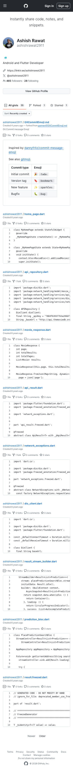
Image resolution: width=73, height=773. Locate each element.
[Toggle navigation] (5, 6)
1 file (8, 135)
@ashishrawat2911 (18, 75)
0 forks (19, 135)
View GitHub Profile (36, 91)
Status (41, 751)
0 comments (33, 135)
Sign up (63, 6)
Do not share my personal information (36, 758)
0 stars (47, 135)
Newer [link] (31, 735)
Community (52, 751)
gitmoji (25, 159)
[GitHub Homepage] (26, 763)
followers (14, 80)
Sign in (49, 6)
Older (42, 735)
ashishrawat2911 (12, 122)
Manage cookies (42, 755)
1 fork (18, 281)
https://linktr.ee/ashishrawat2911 (26, 70)
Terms (10, 751)
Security (30, 751)
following (31, 80)
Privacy (20, 751)
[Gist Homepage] (26, 6)
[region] (36, 173)
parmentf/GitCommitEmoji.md (52, 125)
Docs (63, 751)
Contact (27, 755)
